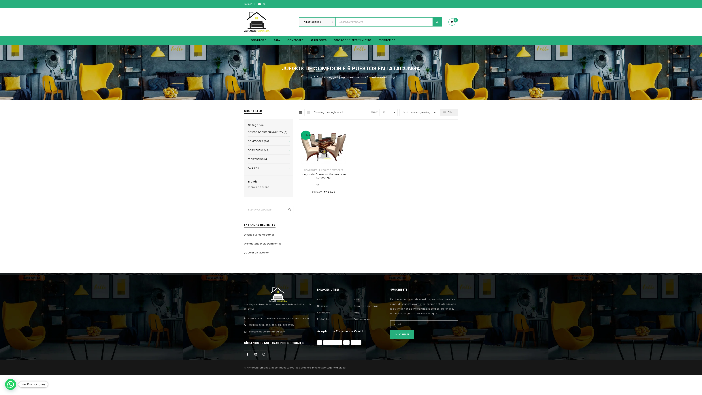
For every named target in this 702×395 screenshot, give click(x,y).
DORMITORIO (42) (258, 150)
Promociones (362, 319)
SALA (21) (253, 168)
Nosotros (322, 306)
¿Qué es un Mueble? (256, 252)
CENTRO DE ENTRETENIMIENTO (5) (267, 132)
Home (308, 77)
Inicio (320, 299)
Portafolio (323, 319)
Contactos (323, 312)
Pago (357, 312)
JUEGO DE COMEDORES (331, 170)
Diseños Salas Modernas (259, 234)
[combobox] (317, 22)
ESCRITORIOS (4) (258, 159)
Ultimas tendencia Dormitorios (262, 243)
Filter (451, 112)
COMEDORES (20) (258, 141)
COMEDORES (310, 170)
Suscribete (402, 334)
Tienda (358, 299)
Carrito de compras (366, 306)
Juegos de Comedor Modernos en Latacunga (323, 175)
